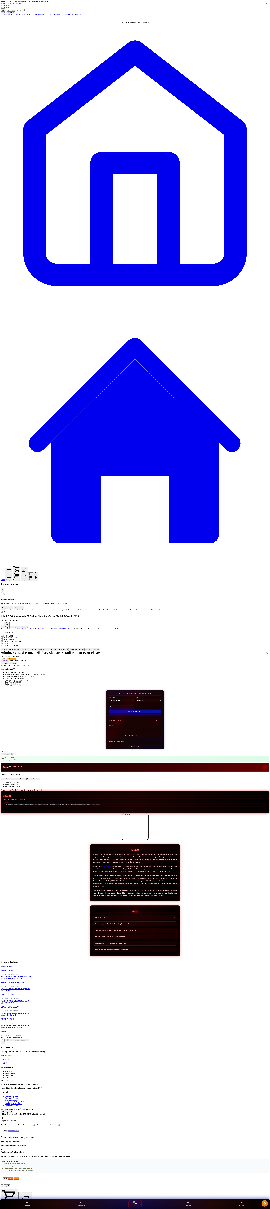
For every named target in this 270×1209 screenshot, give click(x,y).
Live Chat (242, 1206)
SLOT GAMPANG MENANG (29, 629)
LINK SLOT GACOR (16, 14)
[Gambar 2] (29, 649)
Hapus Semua (7, 608)
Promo (10, 4)
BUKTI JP (189, 1206)
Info (265, 767)
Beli (12, 754)
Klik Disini (20, 686)
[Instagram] (4, 1063)
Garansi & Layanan (12, 1106)
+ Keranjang (14, 627)
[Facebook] (2, 1063)
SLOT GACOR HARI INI (49, 14)
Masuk (19, 4)
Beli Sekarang (24, 627)
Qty (2, 752)
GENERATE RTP (135, 711)
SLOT (82, 14)
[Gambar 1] (11, 649)
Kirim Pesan (7, 1056)
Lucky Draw (5, 779)
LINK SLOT (75, 14)
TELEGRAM (81, 1206)
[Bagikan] (2, 1040)
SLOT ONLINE (65, 14)
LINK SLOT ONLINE (48, 629)
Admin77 (4, 4)
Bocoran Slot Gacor (33, 779)
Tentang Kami (10, 1071)
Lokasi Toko (9, 1075)
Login (10, 1178)
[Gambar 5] (76, 649)
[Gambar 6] (92, 649)
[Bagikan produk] (2, 626)
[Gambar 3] (45, 649)
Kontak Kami (10, 1073)
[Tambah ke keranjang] (8, 1040)
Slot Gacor (106, 866)
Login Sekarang (14, 1130)
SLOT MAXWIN (63, 629)
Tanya (7, 627)
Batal (5, 1130)
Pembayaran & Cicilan (13, 1104)
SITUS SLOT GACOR (32, 14)
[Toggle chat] (265, 1203)
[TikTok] (6, 1063)
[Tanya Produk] (15, 754)
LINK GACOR (13, 629)
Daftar (14, 4)
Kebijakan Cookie (11, 1100)
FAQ (7, 1077)
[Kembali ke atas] (3, 1042)
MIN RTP (111, 704)
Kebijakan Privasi (11, 1098)
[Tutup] (2, 589)
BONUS (27, 1206)
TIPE (137, 697)
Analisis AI (19, 608)
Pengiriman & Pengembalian (15, 1102)
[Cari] (3, 9)
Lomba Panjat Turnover (18, 779)
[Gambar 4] (61, 649)
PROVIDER (112, 697)
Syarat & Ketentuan (12, 1096)
